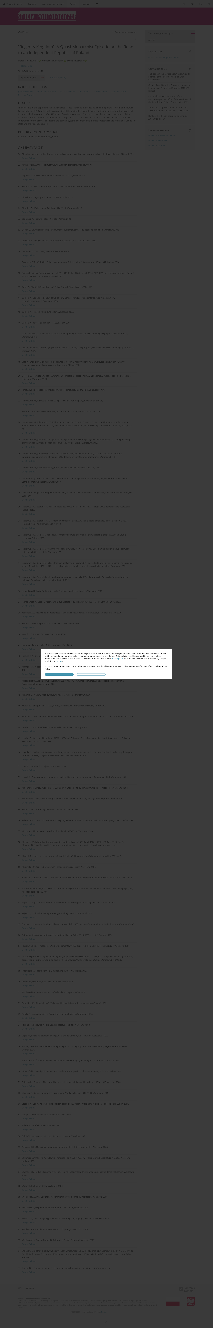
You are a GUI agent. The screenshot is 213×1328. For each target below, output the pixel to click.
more (59, 661)
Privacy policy (117, 658)
